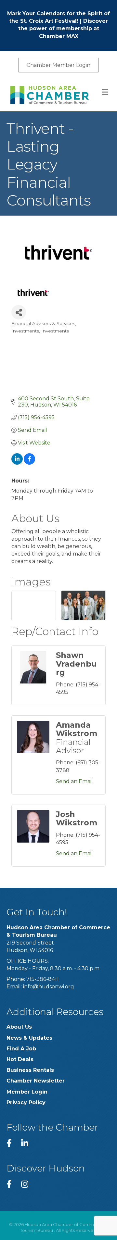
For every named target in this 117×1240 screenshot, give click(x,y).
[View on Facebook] (29, 463)
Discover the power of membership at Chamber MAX (63, 28)
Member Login (26, 1092)
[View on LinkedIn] (17, 463)
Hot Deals (19, 1059)
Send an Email (74, 781)
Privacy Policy (26, 1102)
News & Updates (29, 1038)
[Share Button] (18, 312)
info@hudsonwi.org (48, 986)
